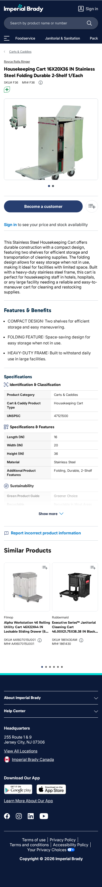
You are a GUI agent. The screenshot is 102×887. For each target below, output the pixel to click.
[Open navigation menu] (6, 38)
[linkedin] (31, 816)
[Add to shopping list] (45, 568)
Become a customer (43, 206)
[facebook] (7, 816)
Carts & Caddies (20, 51)
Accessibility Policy (70, 844)
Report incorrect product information (46, 532)
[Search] (89, 23)
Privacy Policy (63, 839)
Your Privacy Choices (46, 849)
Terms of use (34, 839)
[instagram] (19, 816)
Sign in (10, 224)
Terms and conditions (29, 844)
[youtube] (44, 816)
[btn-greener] (7, 90)
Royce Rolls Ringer (17, 61)
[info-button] (41, 83)
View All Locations (20, 750)
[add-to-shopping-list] (92, 206)
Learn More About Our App (28, 800)
